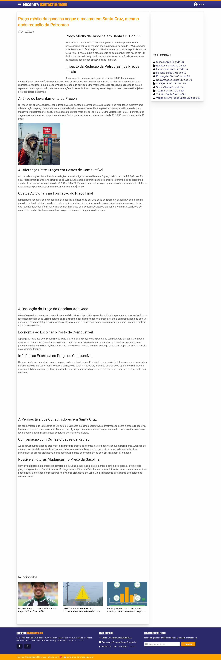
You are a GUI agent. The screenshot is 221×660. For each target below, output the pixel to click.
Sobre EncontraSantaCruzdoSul (117, 638)
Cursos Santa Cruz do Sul (170, 62)
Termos (20, 657)
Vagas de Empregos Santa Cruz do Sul (178, 97)
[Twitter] (27, 646)
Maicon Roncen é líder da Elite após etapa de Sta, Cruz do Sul (37, 610)
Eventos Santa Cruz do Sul (171, 65)
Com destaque (120, 646)
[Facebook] (20, 646)
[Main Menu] (20, 5)
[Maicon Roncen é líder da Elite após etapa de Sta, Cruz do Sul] (38, 594)
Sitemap (42, 657)
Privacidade (31, 657)
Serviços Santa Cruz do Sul (171, 83)
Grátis (132, 646)
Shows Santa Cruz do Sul (170, 87)
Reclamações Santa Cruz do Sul (174, 80)
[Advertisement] (40, 55)
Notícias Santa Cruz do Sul (171, 72)
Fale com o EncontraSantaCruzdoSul (119, 642)
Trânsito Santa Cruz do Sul (171, 94)
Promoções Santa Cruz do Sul (173, 76)
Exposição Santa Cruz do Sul (172, 69)
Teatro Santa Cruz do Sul (170, 90)
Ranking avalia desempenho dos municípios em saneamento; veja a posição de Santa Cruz (125, 611)
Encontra (45, 4)
